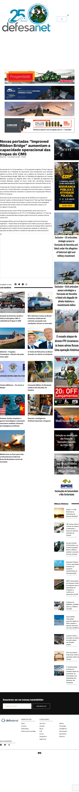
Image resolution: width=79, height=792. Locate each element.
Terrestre (23, 157)
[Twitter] (5, 745)
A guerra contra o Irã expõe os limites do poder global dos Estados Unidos (72, 640)
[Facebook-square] (1, 745)
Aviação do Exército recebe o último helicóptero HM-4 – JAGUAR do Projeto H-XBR (11, 318)
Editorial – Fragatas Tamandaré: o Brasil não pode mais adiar (12, 354)
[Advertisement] (39, 47)
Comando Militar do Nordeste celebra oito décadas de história (39, 387)
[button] (68, 15)
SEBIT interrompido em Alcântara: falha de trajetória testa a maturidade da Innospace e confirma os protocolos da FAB (72, 587)
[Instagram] (9, 745)
